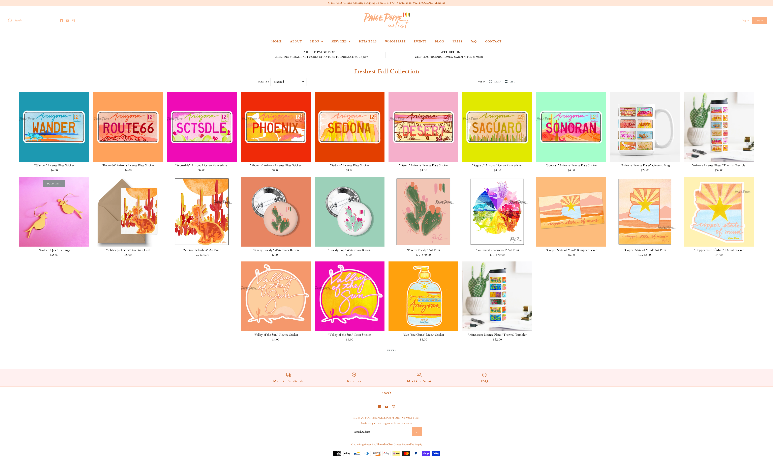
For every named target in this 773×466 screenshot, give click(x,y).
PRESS (457, 41)
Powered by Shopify (412, 444)
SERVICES (341, 41)
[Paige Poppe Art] (386, 12)
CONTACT (493, 41)
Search (386, 393)
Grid (498, 81)
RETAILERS (368, 41)
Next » (392, 350)
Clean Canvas (394, 444)
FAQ (473, 41)
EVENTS (420, 41)
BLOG (439, 41)
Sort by (263, 81)
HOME (276, 41)
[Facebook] (61, 20)
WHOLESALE (395, 41)
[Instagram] (73, 20)
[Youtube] (67, 20)
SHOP (316, 41)
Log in (745, 20)
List (512, 81)
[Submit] (417, 431)
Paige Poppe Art (367, 444)
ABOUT (296, 41)
